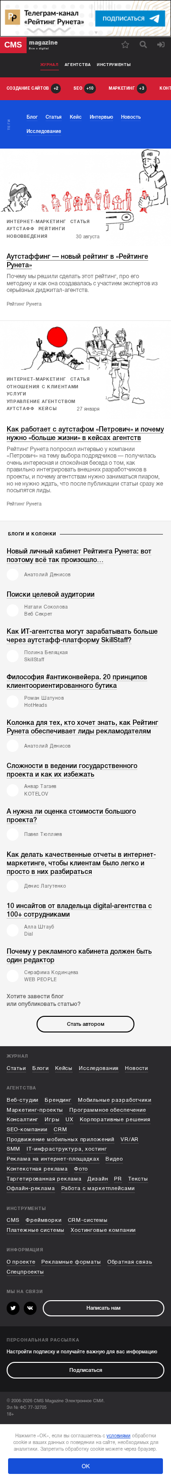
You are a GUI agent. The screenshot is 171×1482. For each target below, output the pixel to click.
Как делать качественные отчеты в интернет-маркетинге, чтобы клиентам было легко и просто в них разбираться (81, 863)
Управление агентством (41, 401)
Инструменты (114, 65)
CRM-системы (88, 1220)
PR (118, 1179)
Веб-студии (23, 1100)
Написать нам (103, 1308)
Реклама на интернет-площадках (53, 1159)
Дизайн (97, 1179)
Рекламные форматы (71, 1262)
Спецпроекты (25, 1272)
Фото (81, 1169)
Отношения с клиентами (43, 387)
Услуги (17, 394)
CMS (13, 1220)
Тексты (138, 1179)
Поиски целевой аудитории (51, 594)
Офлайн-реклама (31, 1188)
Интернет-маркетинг (36, 221)
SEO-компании (27, 1129)
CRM (60, 1129)
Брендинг (58, 1100)
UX (70, 1119)
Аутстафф (21, 228)
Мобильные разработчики (115, 1100)
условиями (118, 1435)
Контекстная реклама (37, 1169)
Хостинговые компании (103, 1230)
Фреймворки (44, 1220)
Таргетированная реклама (44, 1179)
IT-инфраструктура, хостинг (67, 1149)
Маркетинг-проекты (35, 1110)
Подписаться (85, 1370)
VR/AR (130, 1139)
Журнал (49, 65)
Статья (80, 221)
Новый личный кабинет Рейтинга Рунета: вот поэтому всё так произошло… (79, 555)
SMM (14, 1149)
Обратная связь (129, 1262)
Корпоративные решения (115, 1119)
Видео (114, 1159)
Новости (136, 1068)
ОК (86, 1466)
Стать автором (85, 1024)
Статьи (16, 1068)
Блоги (40, 1068)
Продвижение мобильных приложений (60, 1139)
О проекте (21, 1262)
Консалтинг (23, 1119)
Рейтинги (52, 228)
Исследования (99, 1068)
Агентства (78, 65)
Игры (52, 1119)
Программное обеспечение (107, 1110)
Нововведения (27, 236)
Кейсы (47, 408)
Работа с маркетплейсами (98, 1188)
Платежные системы (36, 1230)
